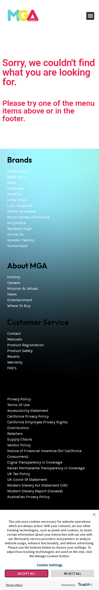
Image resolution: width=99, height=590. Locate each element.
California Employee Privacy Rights (37, 422)
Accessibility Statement (27, 410)
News (12, 294)
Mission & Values (22, 288)
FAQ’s (12, 368)
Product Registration (25, 345)
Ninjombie (16, 223)
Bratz (11, 182)
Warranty (14, 362)
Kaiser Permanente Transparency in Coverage (46, 468)
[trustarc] (85, 585)
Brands (19, 160)
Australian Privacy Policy (28, 496)
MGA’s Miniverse (21, 211)
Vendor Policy (19, 445)
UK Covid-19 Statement (27, 479)
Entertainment (19, 300)
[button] (90, 16)
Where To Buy (18, 305)
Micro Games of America (28, 217)
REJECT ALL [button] (72, 573)
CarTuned (15, 188)
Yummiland (17, 246)
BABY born (16, 177)
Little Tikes (16, 200)
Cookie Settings (49, 564)
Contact (14, 333)
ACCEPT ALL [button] (26, 573)
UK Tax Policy (18, 473)
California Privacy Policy (28, 416)
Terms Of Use (18, 405)
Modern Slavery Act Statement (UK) (37, 485)
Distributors (18, 427)
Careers (13, 282)
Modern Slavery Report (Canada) (35, 491)
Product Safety (19, 350)
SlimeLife (15, 234)
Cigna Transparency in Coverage (34, 462)
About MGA (27, 265)
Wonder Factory (20, 240)
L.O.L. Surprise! (19, 205)
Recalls (13, 356)
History (13, 277)
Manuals (14, 339)
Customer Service (38, 322)
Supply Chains (19, 439)
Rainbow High (19, 228)
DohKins (14, 194)
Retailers (15, 433)
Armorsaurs (17, 171)
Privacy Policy (19, 399)
